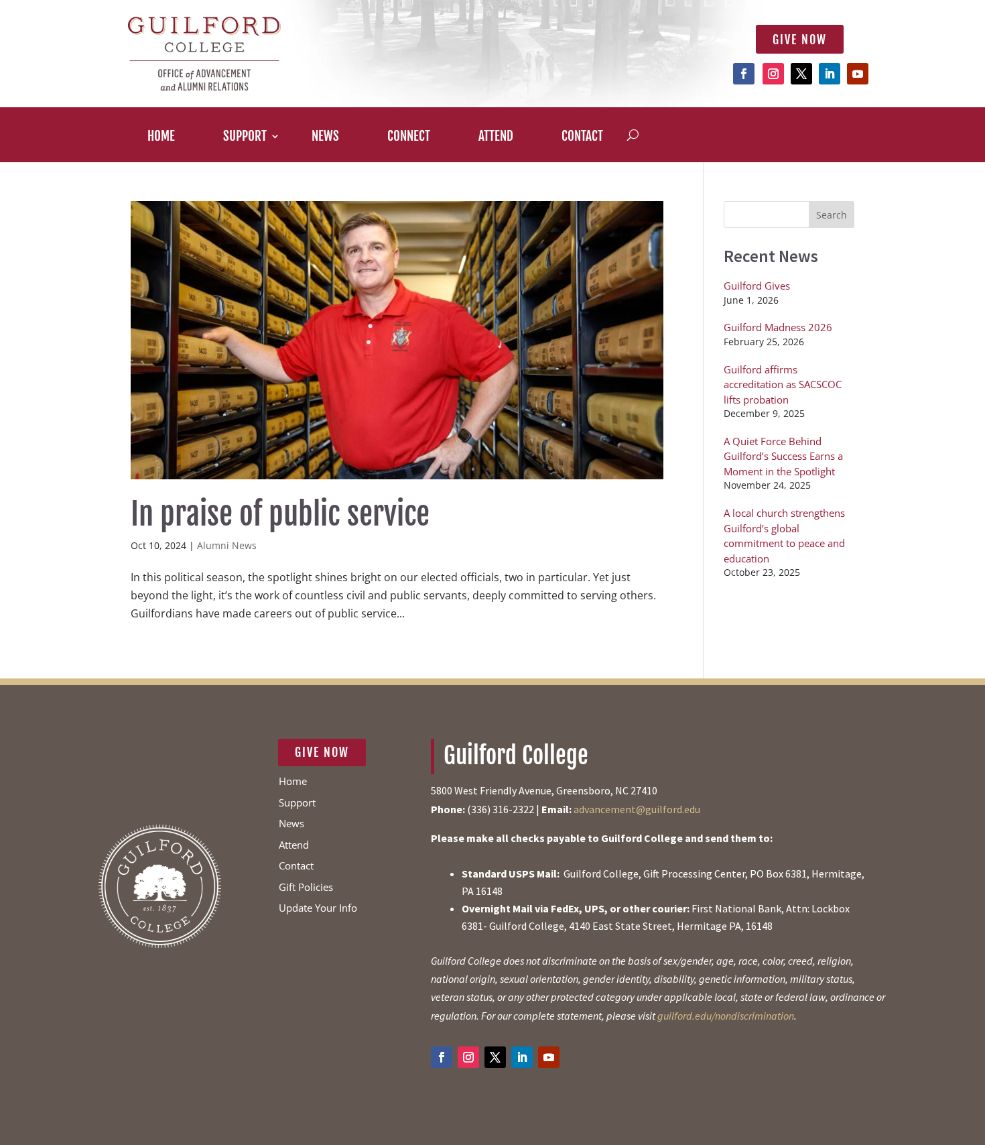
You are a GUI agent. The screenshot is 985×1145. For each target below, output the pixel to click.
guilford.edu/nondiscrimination (725, 1015)
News (325, 140)
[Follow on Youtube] (857, 73)
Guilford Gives (757, 285)
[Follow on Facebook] (743, 73)
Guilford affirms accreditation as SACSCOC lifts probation (783, 384)
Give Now (800, 39)
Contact (582, 140)
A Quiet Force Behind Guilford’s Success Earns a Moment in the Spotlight (783, 456)
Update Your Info (318, 907)
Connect (408, 140)
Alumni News (227, 545)
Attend (495, 140)
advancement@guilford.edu (637, 809)
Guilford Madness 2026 (778, 327)
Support (245, 140)
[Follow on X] (801, 73)
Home (161, 140)
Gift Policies (306, 887)
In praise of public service (280, 514)
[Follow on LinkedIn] (829, 73)
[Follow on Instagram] (773, 73)
